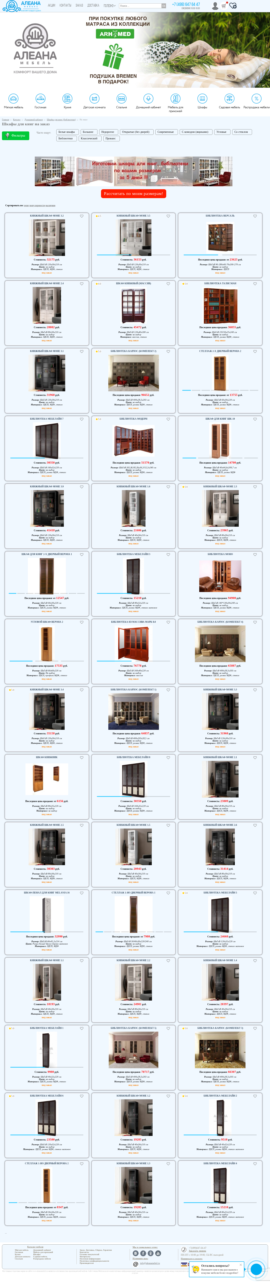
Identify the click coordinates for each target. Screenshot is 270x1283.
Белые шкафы (67, 131)
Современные (166, 131)
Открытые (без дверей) (135, 131)
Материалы (85, 1256)
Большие (88, 131)
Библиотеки (66, 138)
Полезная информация (90, 1259)
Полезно (108, 6)
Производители (87, 1263)
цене (26, 205)
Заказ (79, 6)
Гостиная (40, 107)
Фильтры (18, 135)
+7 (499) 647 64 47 (186, 4)
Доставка (93, 6)
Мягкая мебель (13, 107)
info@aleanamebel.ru (150, 1263)
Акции (51, 6)
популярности (37, 205)
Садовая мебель (229, 107)
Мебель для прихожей (175, 109)
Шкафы (202, 107)
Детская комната (94, 107)
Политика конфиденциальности (94, 1261)
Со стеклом (241, 131)
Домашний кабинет (148, 107)
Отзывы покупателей (89, 1254)
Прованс (111, 138)
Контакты (65, 6)
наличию (50, 205)
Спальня (121, 107)
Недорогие (107, 131)
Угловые (221, 131)
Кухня (67, 107)
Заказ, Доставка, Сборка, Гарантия (96, 1250)
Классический (89, 138)
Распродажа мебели (257, 107)
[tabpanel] (46, 238)
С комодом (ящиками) (195, 131)
